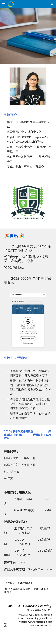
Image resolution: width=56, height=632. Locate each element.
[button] (3, 4)
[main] (28, 142)
